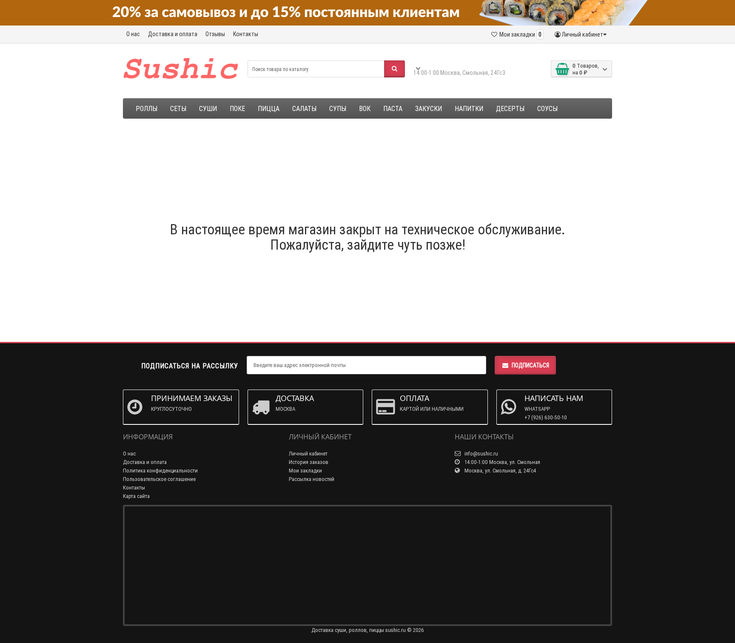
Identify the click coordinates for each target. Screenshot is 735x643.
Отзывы (215, 34)
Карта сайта (136, 496)
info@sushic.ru (480, 453)
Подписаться (530, 365)
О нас (133, 34)
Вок (364, 108)
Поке (237, 108)
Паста (392, 108)
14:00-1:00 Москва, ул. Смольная (501, 462)
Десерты (510, 108)
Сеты (178, 108)
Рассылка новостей (311, 479)
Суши (208, 108)
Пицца (268, 108)
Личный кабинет (308, 453)
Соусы (547, 108)
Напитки (469, 108)
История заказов (308, 462)
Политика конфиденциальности (160, 470)
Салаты (304, 108)
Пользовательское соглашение (159, 479)
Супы (337, 108)
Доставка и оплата (172, 34)
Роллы (146, 108)
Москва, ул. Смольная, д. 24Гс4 (499, 470)
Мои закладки (305, 470)
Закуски (428, 108)
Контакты (245, 34)
